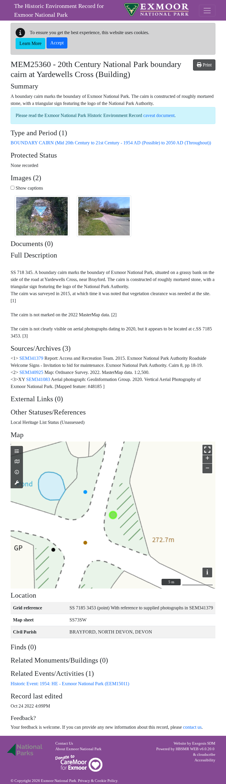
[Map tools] (17, 483)
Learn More (30, 43)
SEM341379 (31, 358)
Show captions (28, 187)
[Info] (17, 472)
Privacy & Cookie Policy (97, 781)
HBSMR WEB (187, 749)
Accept (57, 42)
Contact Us (64, 743)
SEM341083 (38, 379)
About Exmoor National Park (78, 749)
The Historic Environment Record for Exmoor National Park (59, 10)
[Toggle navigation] (207, 10)
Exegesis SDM (203, 743)
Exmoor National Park (156, 9)
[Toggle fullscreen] (207, 449)
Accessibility (205, 760)
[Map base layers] (17, 462)
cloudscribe (206, 755)
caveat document (159, 115)
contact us (192, 727)
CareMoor (78, 763)
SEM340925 (31, 372)
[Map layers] (17, 451)
